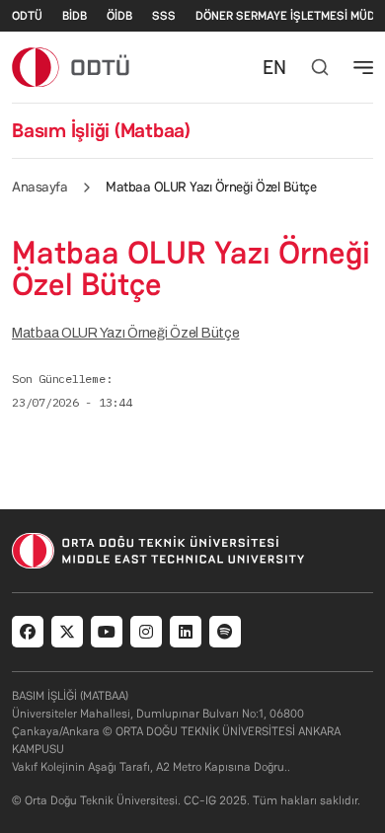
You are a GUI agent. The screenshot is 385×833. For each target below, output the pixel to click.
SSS (164, 16)
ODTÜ (27, 16)
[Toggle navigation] (363, 67)
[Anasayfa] (71, 66)
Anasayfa (39, 186)
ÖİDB (119, 16)
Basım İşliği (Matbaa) (101, 130)
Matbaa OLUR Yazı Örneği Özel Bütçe (125, 333)
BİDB (74, 16)
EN (274, 67)
